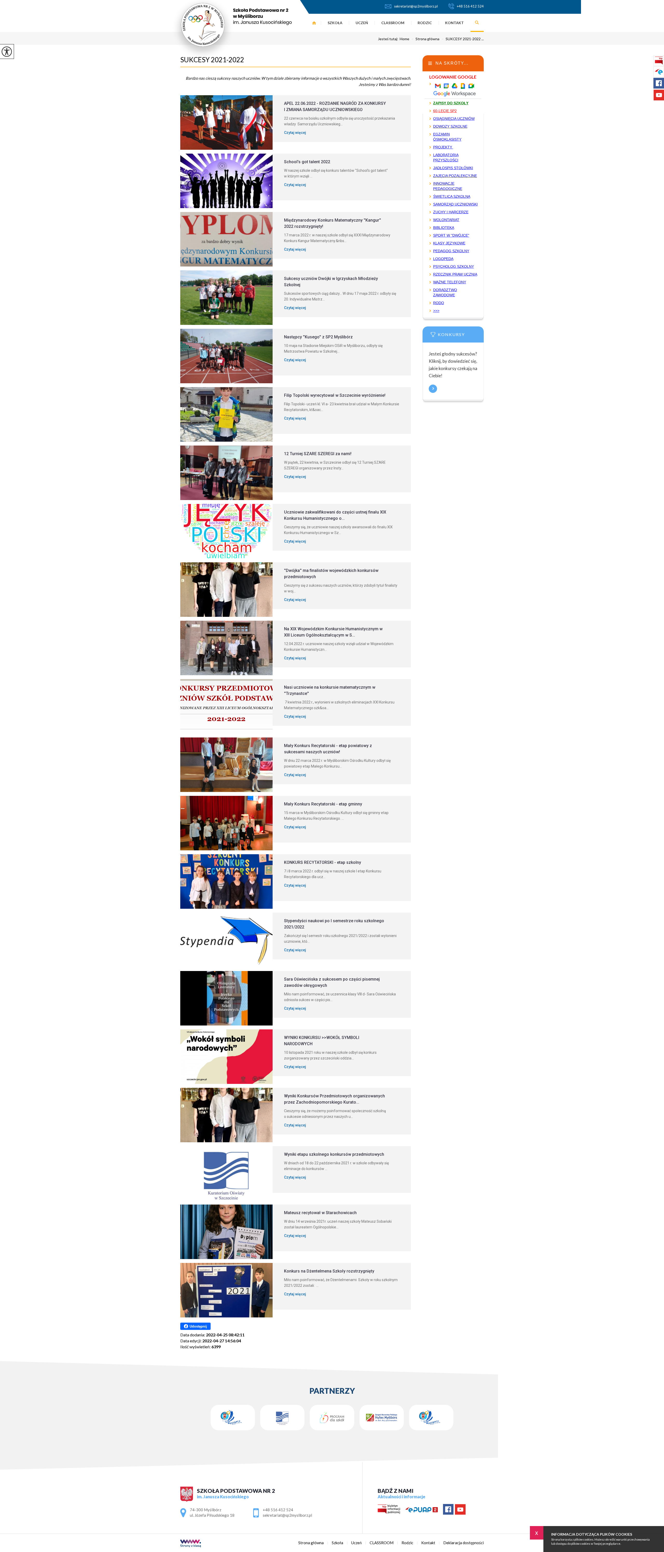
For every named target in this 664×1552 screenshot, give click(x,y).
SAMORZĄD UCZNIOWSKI (455, 204)
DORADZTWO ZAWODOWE (445, 292)
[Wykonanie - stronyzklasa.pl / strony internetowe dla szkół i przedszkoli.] (190, 1544)
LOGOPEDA (443, 259)
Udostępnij (198, 1326)
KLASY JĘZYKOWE (449, 243)
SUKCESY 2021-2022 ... (462, 39)
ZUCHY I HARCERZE (450, 212)
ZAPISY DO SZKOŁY (450, 103)
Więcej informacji (433, 389)
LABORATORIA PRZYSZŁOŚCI (446, 157)
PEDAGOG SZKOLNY (451, 251)
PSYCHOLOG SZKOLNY (453, 266)
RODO (438, 303)
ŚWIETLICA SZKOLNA (451, 196)
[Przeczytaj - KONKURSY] (461, 336)
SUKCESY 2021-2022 (212, 60)
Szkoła (335, 22)
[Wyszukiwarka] (477, 23)
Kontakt (454, 22)
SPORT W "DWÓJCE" (451, 235)
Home (404, 39)
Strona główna (314, 23)
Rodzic (425, 22)
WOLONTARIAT (446, 220)
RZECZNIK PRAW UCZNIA (455, 274)
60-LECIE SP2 (445, 111)
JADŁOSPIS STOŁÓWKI (453, 168)
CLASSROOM (392, 22)
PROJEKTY (443, 147)
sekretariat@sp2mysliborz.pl (416, 6)
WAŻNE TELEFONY (449, 282)
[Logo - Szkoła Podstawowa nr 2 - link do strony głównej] (232, 29)
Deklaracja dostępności (463, 1543)
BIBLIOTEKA (443, 227)
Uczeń (362, 22)
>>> (436, 311)
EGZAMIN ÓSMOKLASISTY (447, 136)
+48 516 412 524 (470, 6)
